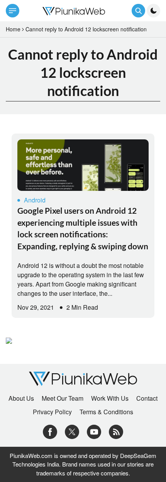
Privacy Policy (52, 412)
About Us (21, 398)
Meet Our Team (62, 398)
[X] (72, 430)
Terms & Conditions (106, 412)
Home (13, 29)
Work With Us (110, 398)
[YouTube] (94, 430)
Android (35, 200)
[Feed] (116, 430)
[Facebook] (50, 430)
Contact (147, 398)
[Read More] (83, 165)
